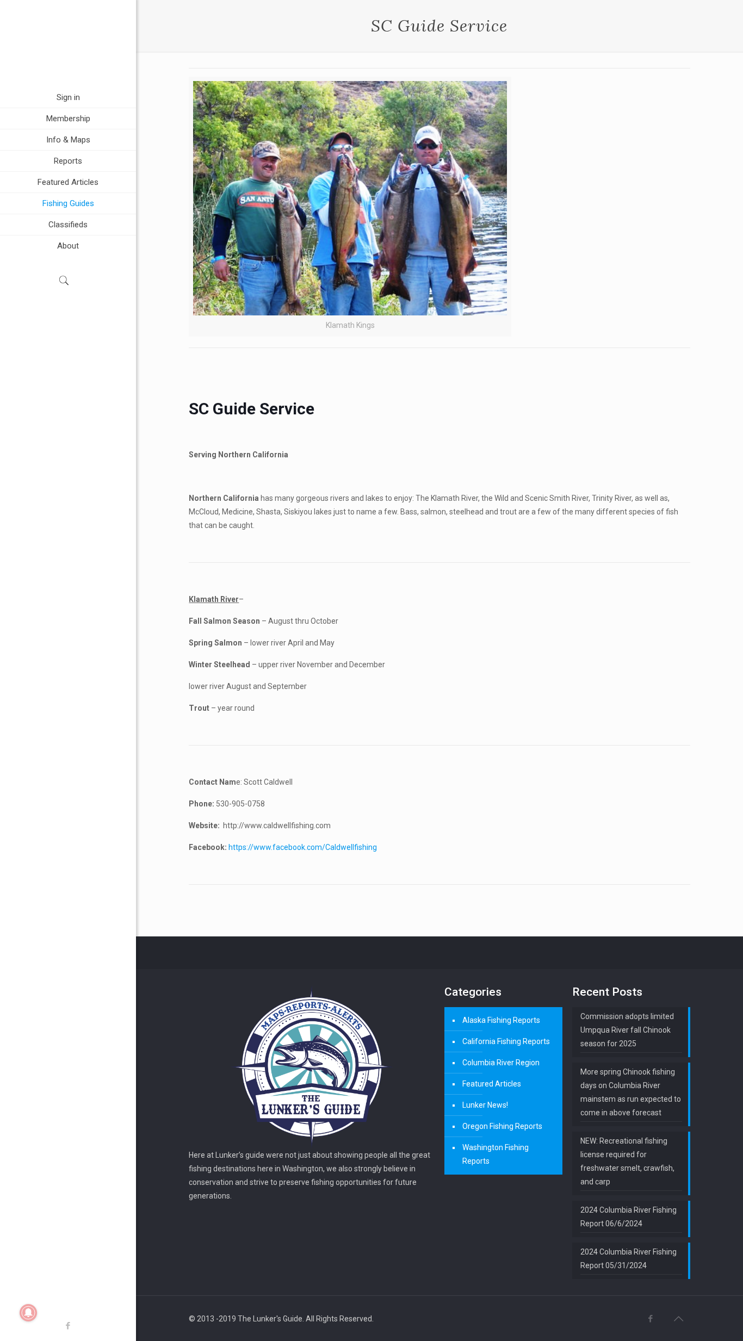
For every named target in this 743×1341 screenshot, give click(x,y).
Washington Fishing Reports (495, 1154)
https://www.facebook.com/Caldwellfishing (302, 847)
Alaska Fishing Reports (501, 1020)
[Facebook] (68, 1326)
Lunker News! (485, 1105)
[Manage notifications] (28, 1312)
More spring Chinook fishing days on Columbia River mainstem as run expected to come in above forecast (630, 1092)
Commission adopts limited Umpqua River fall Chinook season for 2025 (627, 1030)
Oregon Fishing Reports (502, 1126)
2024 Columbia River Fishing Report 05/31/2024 (628, 1258)
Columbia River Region (501, 1062)
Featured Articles (491, 1083)
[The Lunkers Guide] (68, 43)
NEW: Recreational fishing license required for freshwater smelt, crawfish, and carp (627, 1161)
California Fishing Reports (506, 1041)
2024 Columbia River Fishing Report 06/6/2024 (628, 1217)
